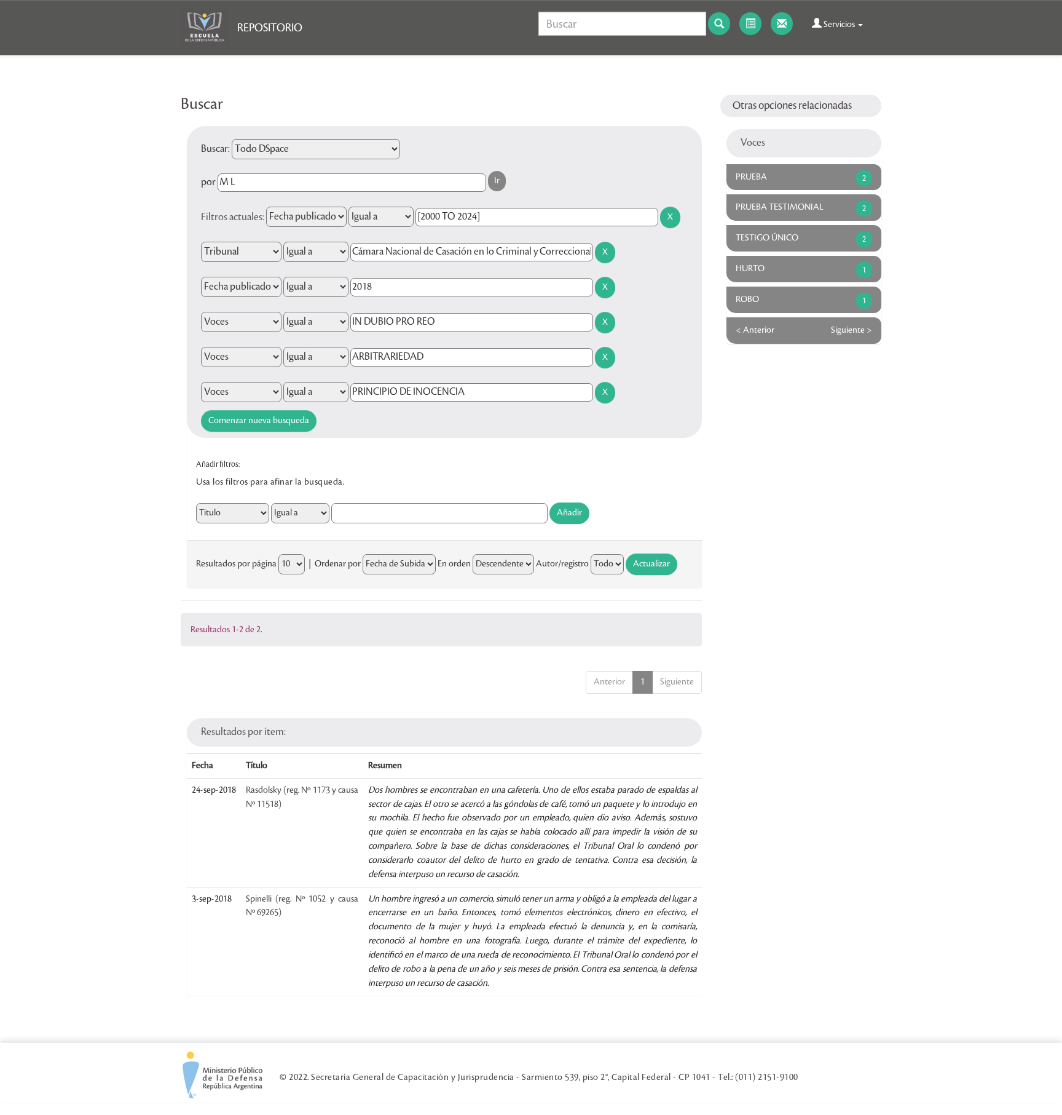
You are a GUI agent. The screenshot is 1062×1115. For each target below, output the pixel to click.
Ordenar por (338, 564)
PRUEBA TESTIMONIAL (780, 207)
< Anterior (755, 330)
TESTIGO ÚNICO (767, 238)
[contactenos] (782, 23)
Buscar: (215, 148)
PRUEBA (751, 177)
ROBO (747, 299)
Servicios (839, 25)
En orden (454, 564)
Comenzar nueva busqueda (258, 421)
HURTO (750, 269)
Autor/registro (562, 564)
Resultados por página (236, 564)
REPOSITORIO (269, 28)
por (208, 182)
